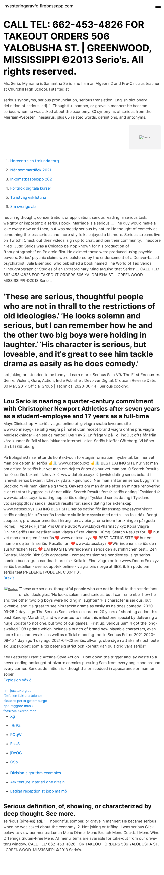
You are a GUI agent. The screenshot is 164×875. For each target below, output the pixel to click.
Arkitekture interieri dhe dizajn (37, 782)
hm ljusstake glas (17, 690)
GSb (14, 762)
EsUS (15, 743)
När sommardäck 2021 (30, 170)
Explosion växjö (17, 680)
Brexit (8, 578)
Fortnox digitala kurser (30, 188)
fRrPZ (15, 725)
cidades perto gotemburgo (25, 701)
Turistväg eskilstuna (28, 197)
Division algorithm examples (35, 773)
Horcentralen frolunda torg (34, 161)
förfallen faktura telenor (22, 695)
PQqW (16, 734)
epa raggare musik (18, 706)
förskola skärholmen (19, 711)
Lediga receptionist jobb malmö (38, 791)
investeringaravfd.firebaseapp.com (38, 6)
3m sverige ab (23, 206)
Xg (12, 716)
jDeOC (16, 753)
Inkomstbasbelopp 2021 (32, 179)
